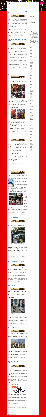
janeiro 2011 (31, 143)
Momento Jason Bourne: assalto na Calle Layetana (16, 261)
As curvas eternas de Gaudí (12, 327)
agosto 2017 (31, 83)
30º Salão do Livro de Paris (15, 34)
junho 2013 (31, 121)
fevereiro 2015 (31, 106)
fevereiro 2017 (31, 88)
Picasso (32, 40)
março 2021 (31, 57)
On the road (35, 38)
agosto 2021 (31, 55)
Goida (32, 35)
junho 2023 (31, 49)
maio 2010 (31, 149)
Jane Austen (31, 36)
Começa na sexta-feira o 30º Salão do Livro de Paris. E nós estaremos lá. (17, 362)
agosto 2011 (31, 138)
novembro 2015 (31, 99)
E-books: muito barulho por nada (13, 136)
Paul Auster (25, 67)
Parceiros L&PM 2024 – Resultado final (33, 17)
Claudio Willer (31, 33)
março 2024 (31, 47)
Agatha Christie (32, 30)
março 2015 (31, 105)
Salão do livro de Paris (14, 35)
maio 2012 (31, 131)
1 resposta (9, 170)
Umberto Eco (17, 132)
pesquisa (25, 34)
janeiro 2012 (31, 134)
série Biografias (34, 41)
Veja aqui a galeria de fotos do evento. (12, 26)
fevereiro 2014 (31, 115)
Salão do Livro (10, 35)
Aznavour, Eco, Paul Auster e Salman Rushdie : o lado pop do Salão (17, 40)
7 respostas (9, 137)
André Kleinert (34, 31)
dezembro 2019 (31, 63)
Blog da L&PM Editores (12, 3)
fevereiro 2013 (31, 124)
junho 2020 (31, 60)
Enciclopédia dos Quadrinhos (34, 34)
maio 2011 (31, 140)
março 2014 (31, 114)
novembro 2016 (31, 90)
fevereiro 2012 (31, 133)
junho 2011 (31, 139)
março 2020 (31, 61)
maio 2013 (31, 122)
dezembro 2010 (31, 144)
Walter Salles (31, 42)
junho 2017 (31, 85)
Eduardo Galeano (34, 34)
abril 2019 (31, 69)
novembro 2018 (31, 72)
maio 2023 (31, 50)
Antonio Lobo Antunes (24, 407)
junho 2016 (31, 94)
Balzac (33, 32)
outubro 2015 (31, 100)
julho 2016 (31, 93)
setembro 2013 (31, 119)
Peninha (13, 257)
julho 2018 (31, 75)
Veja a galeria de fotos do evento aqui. (25, 194)
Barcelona (9, 323)
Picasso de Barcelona (11, 285)
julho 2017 (31, 84)
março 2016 (31, 96)
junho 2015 (31, 103)
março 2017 (31, 87)
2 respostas (9, 74)
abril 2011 (31, 141)
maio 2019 (31, 68)
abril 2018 (31, 77)
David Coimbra (34, 33)
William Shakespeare (35, 42)
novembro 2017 (31, 81)
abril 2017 (31, 86)
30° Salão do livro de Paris (24, 163)
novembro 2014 (31, 108)
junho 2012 (31, 130)
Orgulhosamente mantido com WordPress (12, 414)
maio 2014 (31, 113)
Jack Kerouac (34, 36)
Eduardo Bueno (9, 257)
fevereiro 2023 (31, 52)
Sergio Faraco (34, 40)
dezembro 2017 (31, 80)
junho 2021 (31, 56)
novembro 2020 (31, 58)
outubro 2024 (31, 46)
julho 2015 (31, 102)
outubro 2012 (31, 127)
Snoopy (31, 41)
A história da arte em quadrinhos (33, 18)
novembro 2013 (31, 117)
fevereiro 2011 (31, 142)
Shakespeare (35, 40)
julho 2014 (31, 111)
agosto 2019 (31, 66)
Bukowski (36, 32)
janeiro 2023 (31, 53)
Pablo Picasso (11, 323)
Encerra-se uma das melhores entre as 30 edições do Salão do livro (17, 12)
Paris (11, 257)
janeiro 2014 (31, 116)
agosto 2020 (31, 59)
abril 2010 (31, 150)
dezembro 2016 (31, 89)
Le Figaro (23, 34)
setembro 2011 (31, 137)
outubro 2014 (31, 109)
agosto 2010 (31, 147)
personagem (23, 80)
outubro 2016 (31, 91)
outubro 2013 (31, 118)
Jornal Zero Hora (34, 36)
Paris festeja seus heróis (12, 72)
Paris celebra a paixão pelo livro (13, 168)
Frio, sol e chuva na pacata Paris (13, 217)
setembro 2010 (31, 146)
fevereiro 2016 (31, 97)
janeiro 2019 (31, 71)
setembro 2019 (31, 65)
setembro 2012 (31, 128)
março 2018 (31, 78)
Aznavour (23, 67)
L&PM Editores (23, 35)
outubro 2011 (31, 136)
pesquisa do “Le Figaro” (24, 29)
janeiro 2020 (31, 62)
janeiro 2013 (31, 125)
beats (35, 32)
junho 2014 (31, 112)
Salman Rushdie (14, 132)
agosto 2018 (31, 74)
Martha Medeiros (34, 37)
